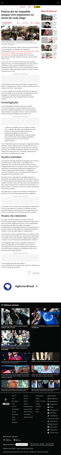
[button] (58, 2)
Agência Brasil (7, 22)
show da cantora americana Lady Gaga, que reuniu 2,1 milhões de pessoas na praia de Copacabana (20, 53)
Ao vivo (23, 7)
